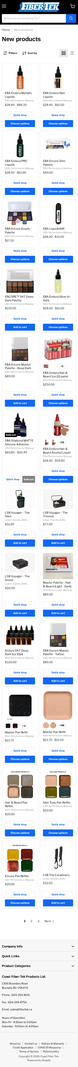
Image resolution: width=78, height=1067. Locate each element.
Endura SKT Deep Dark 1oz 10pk (16, 652)
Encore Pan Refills (17, 876)
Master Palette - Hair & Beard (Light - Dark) (57, 584)
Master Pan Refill (16, 732)
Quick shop (20, 115)
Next (47, 921)
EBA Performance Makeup (19, 100)
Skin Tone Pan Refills (56, 802)
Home (6, 30)
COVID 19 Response (49, 1047)
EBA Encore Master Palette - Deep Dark (18, 366)
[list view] (72, 53)
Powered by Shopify (39, 1060)
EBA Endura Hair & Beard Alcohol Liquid (57, 450)
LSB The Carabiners (56, 875)
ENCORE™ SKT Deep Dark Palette (19, 298)
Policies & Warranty (52, 1043)
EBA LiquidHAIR (53, 228)
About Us (15, 1043)
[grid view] (63, 53)
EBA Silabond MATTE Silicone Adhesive (19, 442)
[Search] (71, 18)
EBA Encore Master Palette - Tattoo (56, 652)
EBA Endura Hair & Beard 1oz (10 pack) (55, 374)
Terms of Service (29, 1051)
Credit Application (23, 1047)
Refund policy (51, 1051)
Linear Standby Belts (16, 519)
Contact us (31, 1043)
